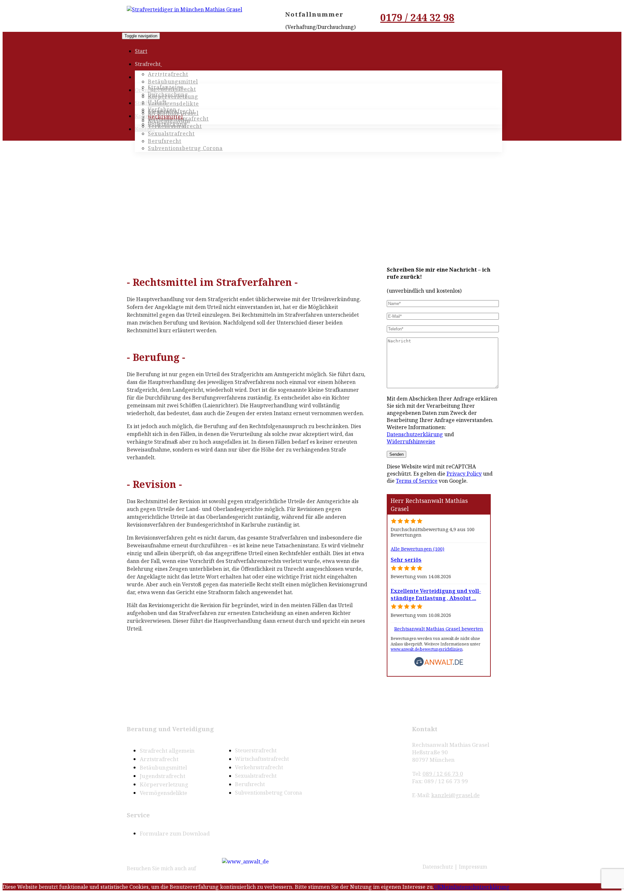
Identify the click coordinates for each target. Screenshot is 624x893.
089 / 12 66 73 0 (442, 773)
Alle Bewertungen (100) (417, 549)
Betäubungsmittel (173, 81)
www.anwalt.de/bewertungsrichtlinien (426, 649)
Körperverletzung (164, 784)
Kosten (143, 116)
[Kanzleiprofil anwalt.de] (245, 860)
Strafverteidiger (155, 103)
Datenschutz (437, 866)
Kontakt (145, 129)
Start (141, 51)
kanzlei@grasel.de (455, 795)
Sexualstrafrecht (171, 133)
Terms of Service (416, 480)
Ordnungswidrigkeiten (164, 90)
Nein (447, 886)
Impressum (473, 866)
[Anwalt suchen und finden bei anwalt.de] (438, 665)
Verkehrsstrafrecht (259, 767)
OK (437, 886)
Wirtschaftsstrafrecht (262, 758)
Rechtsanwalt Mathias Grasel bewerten (438, 629)
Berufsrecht (250, 784)
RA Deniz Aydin (169, 120)
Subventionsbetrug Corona (268, 792)
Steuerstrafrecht (256, 750)
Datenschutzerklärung (415, 434)
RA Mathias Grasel (173, 113)
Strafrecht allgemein (167, 750)
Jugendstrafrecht (162, 776)
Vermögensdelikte (163, 793)
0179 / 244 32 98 (417, 17)
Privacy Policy (464, 473)
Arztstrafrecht (159, 759)
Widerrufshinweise (411, 441)
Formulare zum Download (175, 833)
